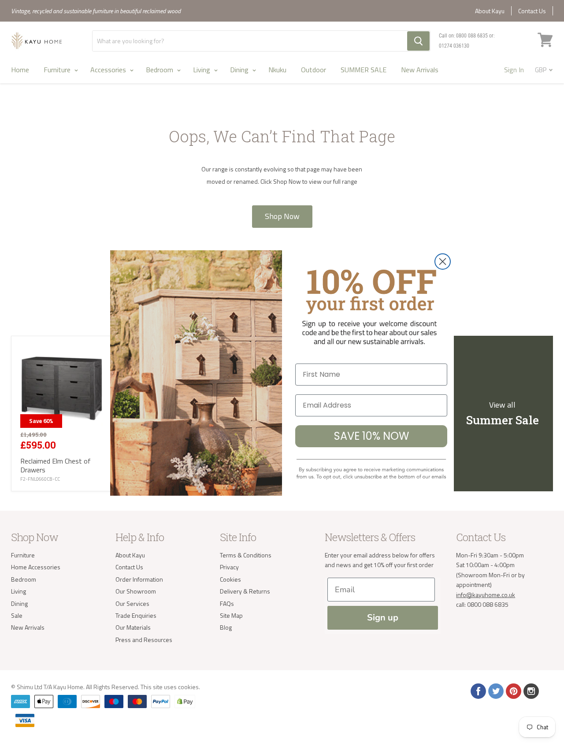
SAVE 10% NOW (371, 436)
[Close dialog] (442, 261)
